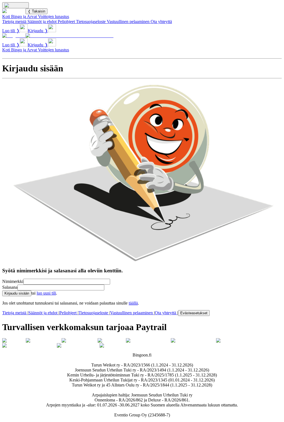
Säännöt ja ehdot (42, 21)
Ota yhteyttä (161, 21)
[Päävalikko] (15, 5)
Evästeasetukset (193, 313)
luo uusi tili (46, 293)
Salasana (9, 287)
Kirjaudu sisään (16, 293)
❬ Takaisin (36, 11)
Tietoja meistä (14, 21)
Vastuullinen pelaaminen (128, 21)
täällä (133, 303)
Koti (6, 16)
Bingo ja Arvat (24, 16)
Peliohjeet (66, 21)
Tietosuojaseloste (91, 21)
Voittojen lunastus (53, 16)
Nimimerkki (12, 281)
